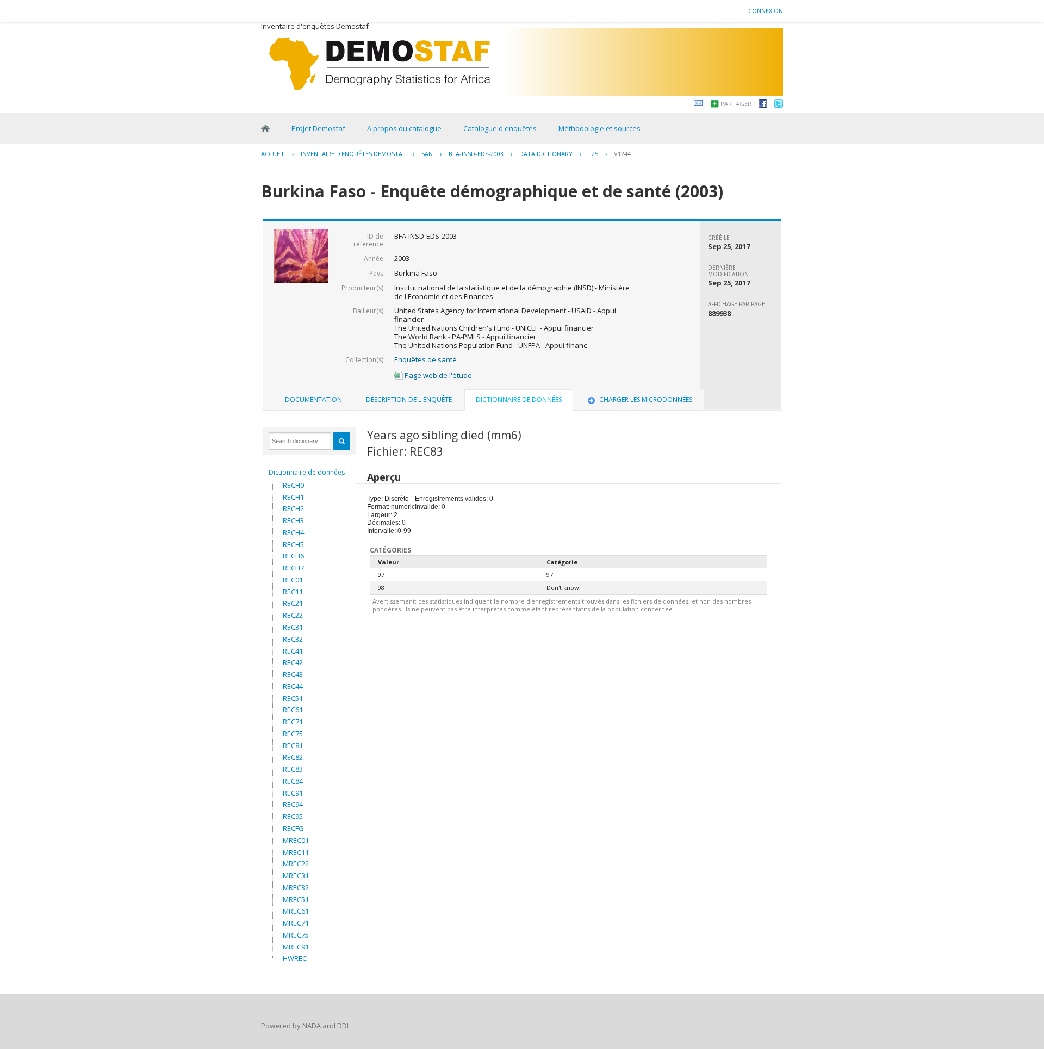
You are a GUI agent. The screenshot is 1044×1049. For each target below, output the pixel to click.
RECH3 (293, 520)
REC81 (293, 745)
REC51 (293, 698)
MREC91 (296, 946)
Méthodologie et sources (599, 128)
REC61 (293, 709)
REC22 (293, 615)
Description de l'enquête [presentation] (409, 399)
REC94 (293, 804)
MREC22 (296, 863)
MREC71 (296, 922)
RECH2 (293, 508)
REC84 (293, 781)
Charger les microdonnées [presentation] (645, 399)
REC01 (293, 579)
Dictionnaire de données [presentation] (519, 399)
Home (265, 128)
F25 (593, 154)
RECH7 (293, 567)
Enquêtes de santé (425, 359)
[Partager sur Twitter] (778, 105)
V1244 (622, 154)
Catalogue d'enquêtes (500, 128)
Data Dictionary (546, 154)
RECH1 (293, 497)
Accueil (273, 154)
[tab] (313, 399)
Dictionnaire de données (307, 472)
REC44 (293, 686)
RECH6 (293, 555)
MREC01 (296, 840)
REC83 (293, 769)
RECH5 (293, 544)
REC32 (293, 639)
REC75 (293, 733)
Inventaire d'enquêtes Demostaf (353, 154)
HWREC (295, 958)
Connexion (765, 11)
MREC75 (296, 934)
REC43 (293, 674)
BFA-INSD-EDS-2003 (476, 154)
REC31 (293, 627)
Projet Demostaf (318, 128)
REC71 (293, 721)
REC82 (293, 757)
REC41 (293, 651)
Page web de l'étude (437, 375)
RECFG (293, 828)
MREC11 (296, 852)
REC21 (293, 603)
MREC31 (296, 875)
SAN (427, 154)
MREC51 (296, 899)
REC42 (293, 662)
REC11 (293, 591)
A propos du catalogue (404, 128)
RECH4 (293, 532)
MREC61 (296, 911)
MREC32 (296, 887)
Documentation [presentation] (313, 399)
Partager (735, 104)
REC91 (293, 793)
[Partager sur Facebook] (763, 105)
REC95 (293, 816)
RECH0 (293, 485)
